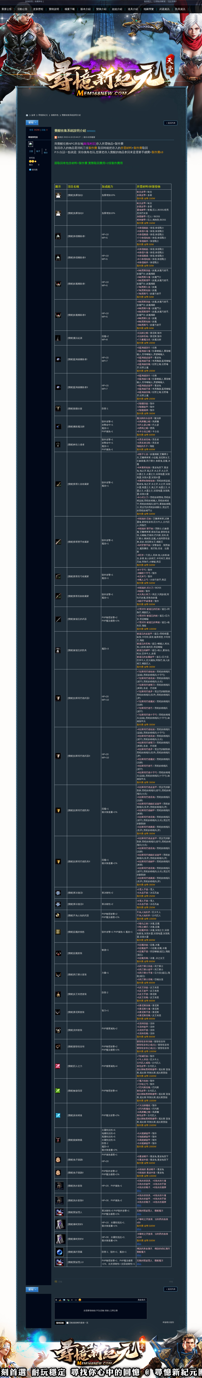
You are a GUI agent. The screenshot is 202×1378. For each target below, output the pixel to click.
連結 (139, 1190)
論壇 (33, 115)
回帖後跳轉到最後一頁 (78, 1323)
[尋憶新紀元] (101, 52)
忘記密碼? (172, 1)
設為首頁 (29, 1)
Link (68, 1299)
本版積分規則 (168, 1322)
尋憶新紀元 (27, 115)
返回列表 (171, 123)
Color (60, 1299)
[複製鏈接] (91, 131)
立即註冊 (114, 1310)
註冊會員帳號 (160, 1)
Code (75, 1299)
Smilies (79, 1299)
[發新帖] (32, 122)
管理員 (32, 158)
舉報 (171, 1282)
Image (64, 1299)
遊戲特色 (55, 115)
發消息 (35, 170)
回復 (60, 1282)
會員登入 (148, 1)
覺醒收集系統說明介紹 (71, 115)
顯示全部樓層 (89, 137)
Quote (72, 1299)
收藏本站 (38, 1)
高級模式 (141, 1300)
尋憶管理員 (33, 137)
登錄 (107, 1310)
